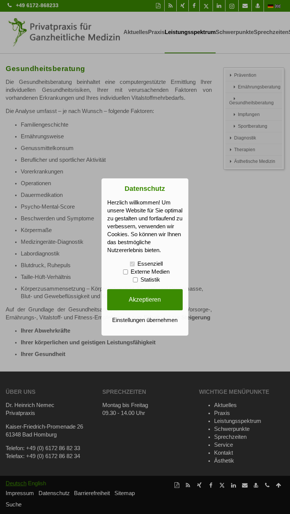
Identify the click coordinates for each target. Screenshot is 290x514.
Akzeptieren (145, 299)
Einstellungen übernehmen (144, 320)
